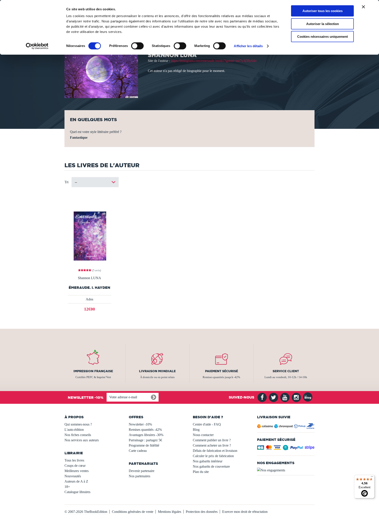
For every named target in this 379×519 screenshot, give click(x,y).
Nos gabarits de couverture (211, 466)
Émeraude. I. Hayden (89, 287)
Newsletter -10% (140, 424)
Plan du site (201, 472)
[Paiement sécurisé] (286, 448)
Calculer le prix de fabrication (213, 456)
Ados (89, 299)
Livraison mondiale (157, 371)
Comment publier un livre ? (212, 440)
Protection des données (202, 512)
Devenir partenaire (141, 471)
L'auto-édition (74, 429)
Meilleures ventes (76, 471)
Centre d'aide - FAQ (207, 424)
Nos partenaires (139, 476)
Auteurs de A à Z (76, 481)
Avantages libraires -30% (146, 435)
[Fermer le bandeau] (363, 6)
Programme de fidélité (144, 445)
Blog (196, 429)
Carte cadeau (138, 451)
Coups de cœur (75, 465)
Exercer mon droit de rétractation (245, 512)
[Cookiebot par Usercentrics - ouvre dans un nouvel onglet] (37, 46)
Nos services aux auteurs (81, 440)
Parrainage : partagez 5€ (145, 440)
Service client (286, 371)
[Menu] (372, 477)
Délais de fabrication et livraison (215, 451)
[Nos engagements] (286, 470)
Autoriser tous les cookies (322, 11)
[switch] (137, 45)
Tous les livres (74, 460)
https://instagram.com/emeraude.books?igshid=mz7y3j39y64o (213, 61)
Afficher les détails (248, 46)
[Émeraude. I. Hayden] (90, 236)
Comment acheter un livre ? (212, 445)
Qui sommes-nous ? (78, 424)
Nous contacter (203, 435)
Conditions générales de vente (132, 512)
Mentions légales (169, 512)
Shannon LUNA (89, 278)
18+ (67, 486)
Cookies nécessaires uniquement (322, 36)
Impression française (93, 371)
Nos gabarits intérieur (207, 461)
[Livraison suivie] (286, 427)
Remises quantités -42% (145, 429)
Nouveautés (72, 476)
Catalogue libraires (77, 492)
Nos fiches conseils (77, 435)
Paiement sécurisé (221, 371)
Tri (66, 182)
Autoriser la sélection (322, 24)
